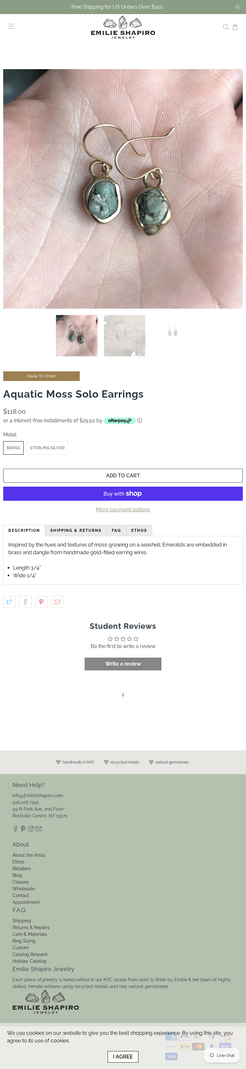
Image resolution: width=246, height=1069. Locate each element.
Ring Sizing (24, 940)
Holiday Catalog (29, 961)
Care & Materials (29, 934)
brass (13, 447)
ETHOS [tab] (139, 530)
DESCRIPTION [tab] (24, 530)
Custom (20, 947)
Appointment (26, 902)
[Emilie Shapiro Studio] (123, 27)
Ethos (18, 861)
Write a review (123, 664)
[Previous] (13, 189)
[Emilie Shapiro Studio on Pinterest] (23, 830)
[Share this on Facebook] (25, 602)
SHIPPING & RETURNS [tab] (76, 530)
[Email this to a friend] (57, 602)
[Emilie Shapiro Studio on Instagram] (31, 830)
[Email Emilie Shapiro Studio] (39, 830)
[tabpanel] (123, 560)
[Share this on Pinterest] (41, 602)
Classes (20, 882)
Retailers (21, 868)
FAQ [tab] (116, 530)
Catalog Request (30, 954)
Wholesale (23, 888)
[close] (237, 7)
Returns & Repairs (31, 927)
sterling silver (47, 447)
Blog (17, 875)
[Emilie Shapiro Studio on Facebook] (15, 830)
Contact (20, 895)
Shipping (21, 920)
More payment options (123, 509)
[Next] (233, 189)
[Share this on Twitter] (9, 602)
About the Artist (28, 855)
